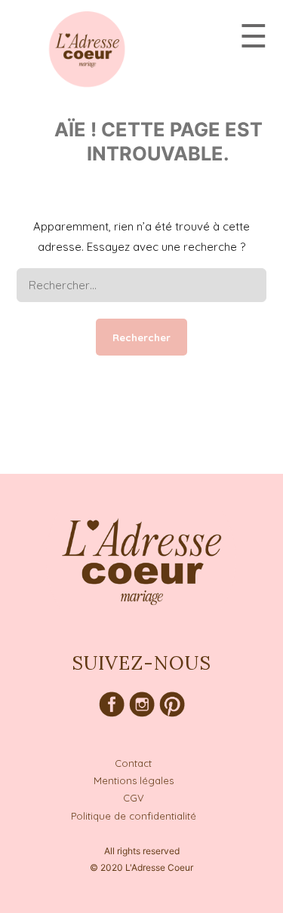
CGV (133, 798)
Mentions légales (134, 780)
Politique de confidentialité (133, 816)
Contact (133, 763)
